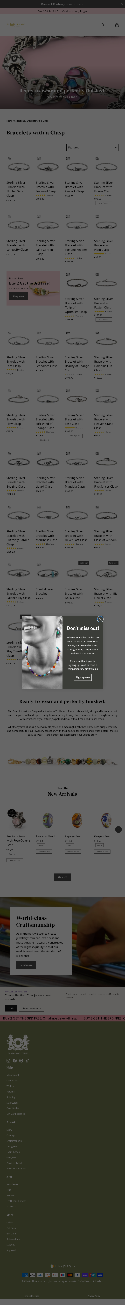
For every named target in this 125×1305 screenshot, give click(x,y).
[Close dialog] (100, 619)
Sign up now (83, 677)
